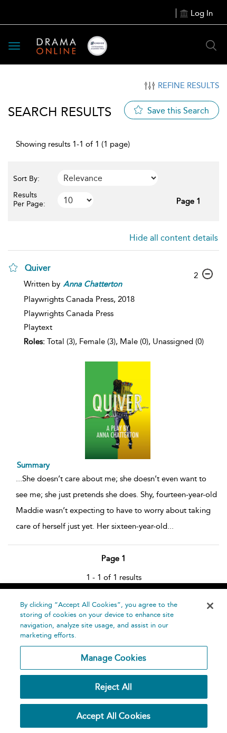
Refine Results (188, 85)
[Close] (210, 605)
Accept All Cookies (114, 716)
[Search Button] (211, 45)
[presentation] (117, 410)
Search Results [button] (59, 111)
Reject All (114, 687)
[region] (113, 661)
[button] (13, 267)
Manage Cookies (113, 658)
